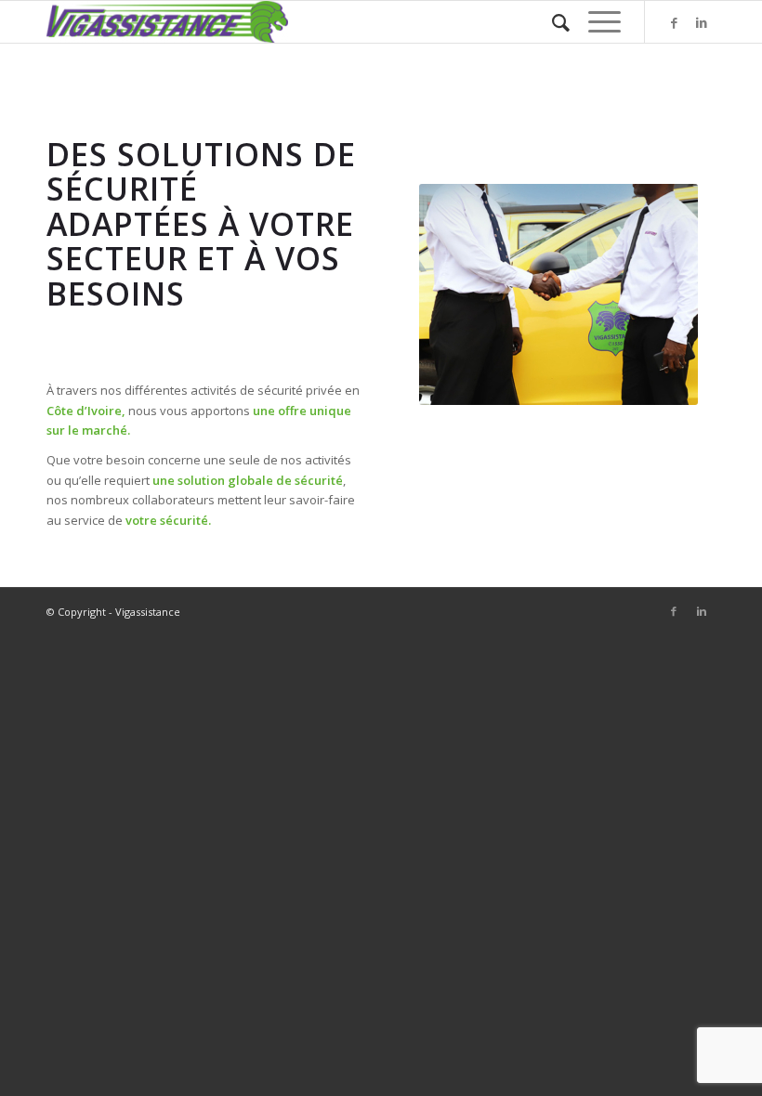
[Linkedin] (702, 22)
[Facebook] (674, 22)
